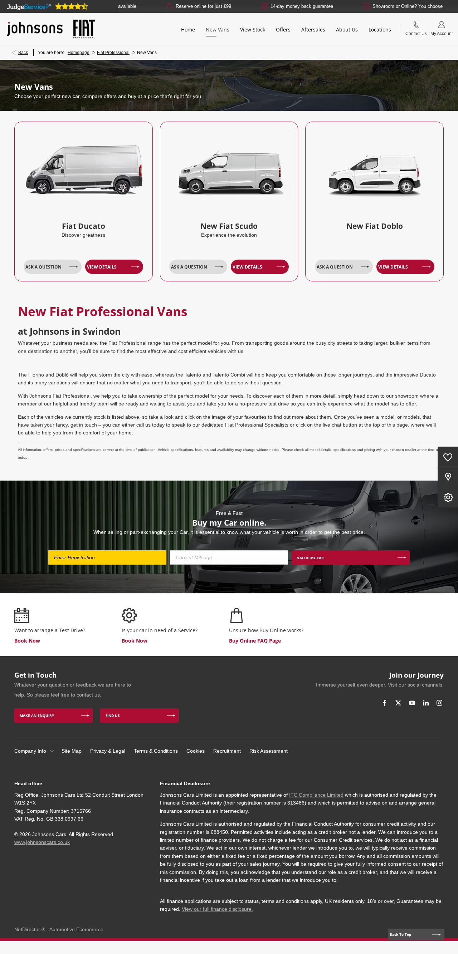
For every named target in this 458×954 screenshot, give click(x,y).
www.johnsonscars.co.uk (42, 842)
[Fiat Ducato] (83, 167)
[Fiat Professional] (84, 29)
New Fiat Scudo (229, 226)
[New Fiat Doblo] (374, 167)
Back (23, 52)
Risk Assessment (268, 751)
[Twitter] (398, 702)
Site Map (72, 751)
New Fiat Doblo (374, 226)
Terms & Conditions (156, 751)
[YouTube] (412, 702)
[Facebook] (384, 702)
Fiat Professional (113, 52)
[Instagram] (439, 702)
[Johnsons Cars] (35, 29)
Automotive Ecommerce (76, 929)
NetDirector (28, 929)
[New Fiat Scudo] (229, 167)
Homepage (78, 52)
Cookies (195, 751)
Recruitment (227, 751)
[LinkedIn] (426, 702)
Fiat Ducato (83, 226)
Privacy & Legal (107, 751)
